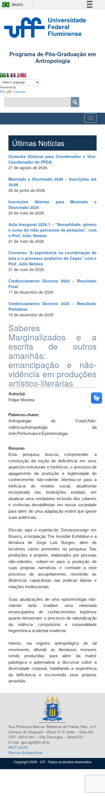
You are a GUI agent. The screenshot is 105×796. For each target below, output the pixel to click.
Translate (19, 91)
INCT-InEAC (18, 747)
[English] (23, 75)
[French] (16, 75)
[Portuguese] (3, 75)
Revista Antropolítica (25, 752)
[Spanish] (10, 75)
